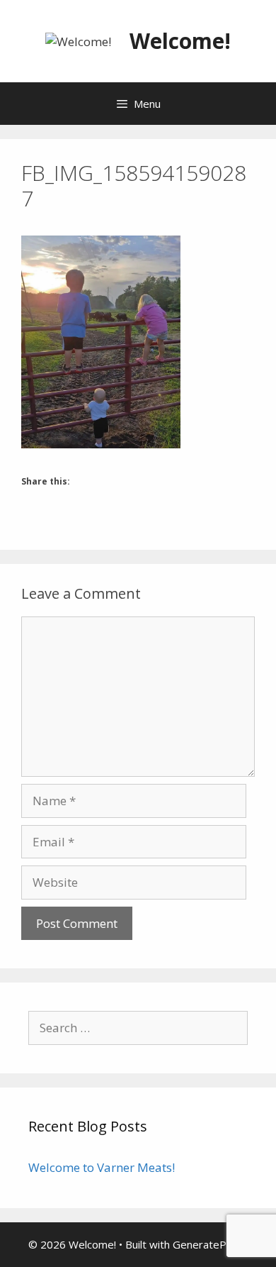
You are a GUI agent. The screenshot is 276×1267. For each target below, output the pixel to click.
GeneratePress (210, 1244)
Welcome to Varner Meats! (101, 1167)
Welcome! (180, 40)
